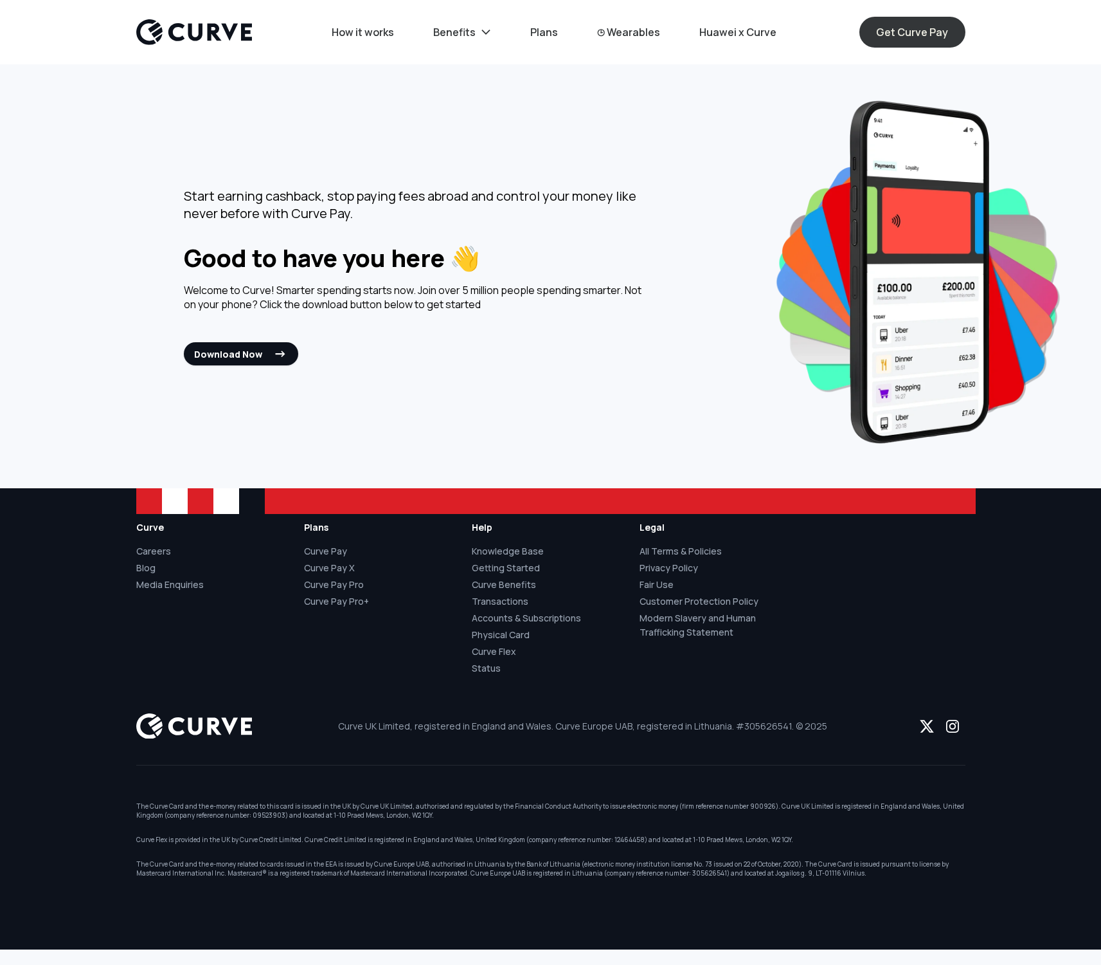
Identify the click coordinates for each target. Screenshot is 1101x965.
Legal (652, 527)
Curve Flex (494, 651)
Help (482, 527)
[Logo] (194, 32)
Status (486, 668)
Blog (146, 568)
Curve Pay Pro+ (336, 601)
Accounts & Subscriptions (526, 618)
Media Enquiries (170, 584)
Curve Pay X (329, 568)
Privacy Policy (669, 568)
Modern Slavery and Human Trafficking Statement (698, 625)
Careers (153, 551)
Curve (150, 527)
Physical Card (501, 635)
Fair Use (657, 584)
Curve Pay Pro (334, 584)
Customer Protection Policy (699, 601)
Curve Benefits (504, 584)
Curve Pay (325, 551)
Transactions (500, 601)
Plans (316, 527)
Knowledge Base (508, 551)
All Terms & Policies (681, 551)
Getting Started (506, 568)
